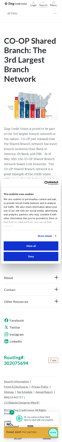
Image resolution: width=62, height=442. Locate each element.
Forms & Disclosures (16, 386)
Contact (10, 290)
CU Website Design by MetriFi (21, 402)
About (8, 278)
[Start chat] (53, 433)
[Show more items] (55, 13)
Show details (45, 235)
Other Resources (16, 301)
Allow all (31, 246)
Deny (31, 256)
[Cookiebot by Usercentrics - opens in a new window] (44, 183)
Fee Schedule (25, 392)
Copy (53, 360)
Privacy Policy (40, 386)
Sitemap (9, 392)
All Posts (12, 14)
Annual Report (44, 392)
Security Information (16, 381)
